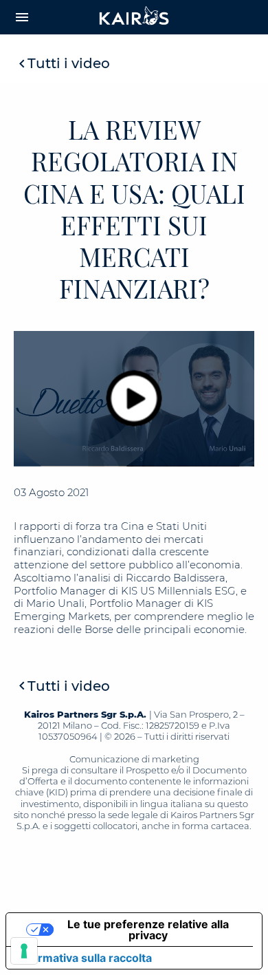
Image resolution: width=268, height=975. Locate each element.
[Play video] (134, 398)
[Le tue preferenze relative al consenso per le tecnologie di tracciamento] (24, 951)
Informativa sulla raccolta (84, 958)
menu (22, 17)
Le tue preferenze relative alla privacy (148, 929)
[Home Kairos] (134, 17)
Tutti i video (68, 63)
